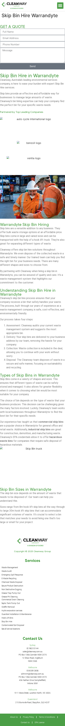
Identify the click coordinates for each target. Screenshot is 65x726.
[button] (60, 5)
